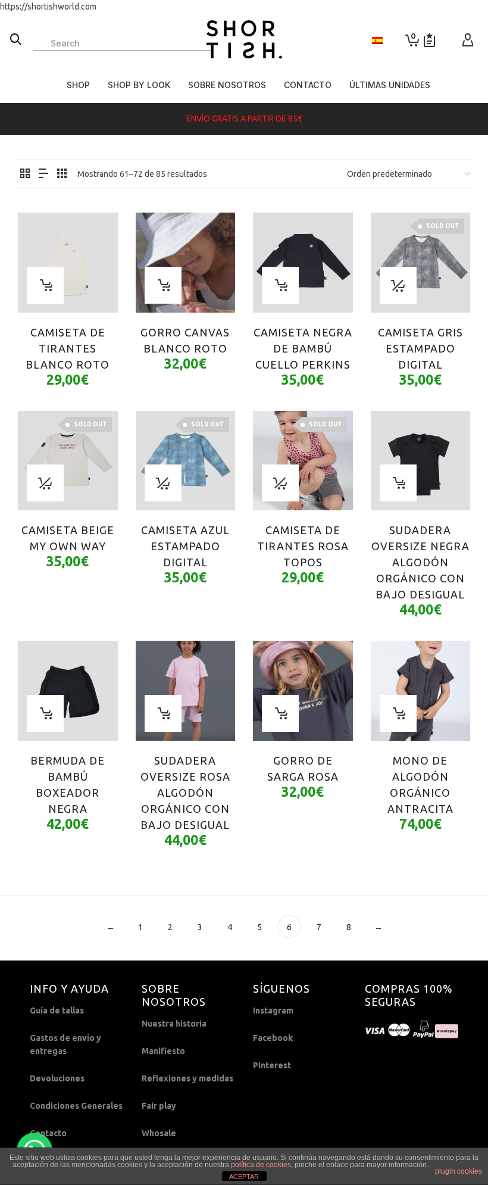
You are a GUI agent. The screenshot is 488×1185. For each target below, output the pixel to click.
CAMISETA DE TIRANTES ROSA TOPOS (303, 546)
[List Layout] (43, 174)
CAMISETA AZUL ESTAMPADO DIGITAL (185, 546)
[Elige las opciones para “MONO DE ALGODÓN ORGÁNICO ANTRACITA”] (398, 713)
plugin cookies (458, 1171)
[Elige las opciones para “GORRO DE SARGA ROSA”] (280, 713)
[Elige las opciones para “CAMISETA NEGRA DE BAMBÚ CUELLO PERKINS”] (280, 285)
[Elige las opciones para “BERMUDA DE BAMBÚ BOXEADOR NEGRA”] (45, 713)
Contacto (48, 1133)
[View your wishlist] (429, 40)
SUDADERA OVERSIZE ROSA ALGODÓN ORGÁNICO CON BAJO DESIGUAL (185, 792)
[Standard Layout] (25, 174)
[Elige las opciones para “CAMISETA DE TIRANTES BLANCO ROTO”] (45, 285)
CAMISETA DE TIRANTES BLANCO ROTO (68, 348)
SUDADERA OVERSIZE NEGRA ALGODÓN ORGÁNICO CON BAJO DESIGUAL (420, 562)
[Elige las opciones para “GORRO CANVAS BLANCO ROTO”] (163, 285)
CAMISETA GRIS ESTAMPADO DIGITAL (420, 348)
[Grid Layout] (62, 174)
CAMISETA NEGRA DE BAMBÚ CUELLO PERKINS (303, 348)
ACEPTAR (244, 1176)
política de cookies (261, 1165)
